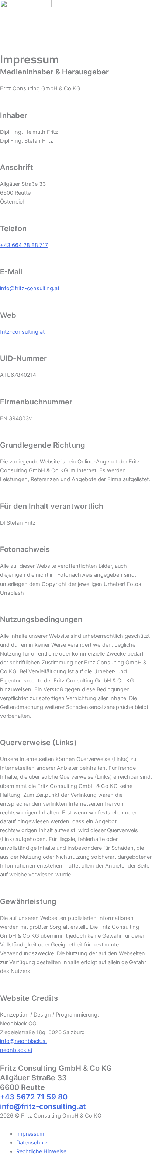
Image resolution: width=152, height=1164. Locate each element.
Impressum (30, 1133)
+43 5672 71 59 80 (34, 1096)
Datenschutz (32, 1142)
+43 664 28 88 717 (24, 245)
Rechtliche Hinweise (41, 1151)
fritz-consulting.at (22, 332)
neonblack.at (16, 1050)
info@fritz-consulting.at (29, 288)
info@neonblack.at (23, 1041)
